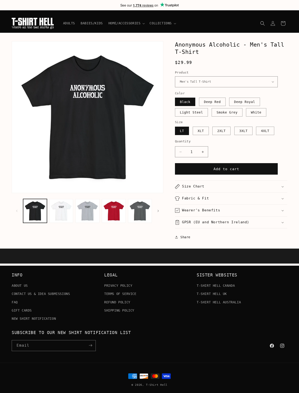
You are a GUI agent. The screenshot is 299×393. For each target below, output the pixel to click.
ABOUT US (20, 285)
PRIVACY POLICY (118, 285)
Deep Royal (244, 102)
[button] (126, 23)
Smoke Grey (227, 112)
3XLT (243, 131)
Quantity (183, 141)
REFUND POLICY (117, 302)
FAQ (15, 302)
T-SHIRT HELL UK (212, 294)
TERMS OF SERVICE (120, 294)
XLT (201, 131)
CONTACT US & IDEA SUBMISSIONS (41, 294)
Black (185, 102)
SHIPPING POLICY (119, 310)
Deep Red (212, 102)
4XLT (265, 131)
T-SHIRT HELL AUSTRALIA (219, 302)
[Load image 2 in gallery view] (61, 211)
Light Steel (191, 112)
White (256, 112)
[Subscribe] (90, 345)
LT (182, 131)
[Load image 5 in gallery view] (140, 211)
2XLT (221, 131)
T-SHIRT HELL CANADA (216, 285)
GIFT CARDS (22, 310)
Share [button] (185, 237)
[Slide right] (158, 211)
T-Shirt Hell (156, 384)
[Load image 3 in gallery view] (87, 211)
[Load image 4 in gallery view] (114, 211)
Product (182, 72)
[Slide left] (17, 211)
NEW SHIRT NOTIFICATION (34, 318)
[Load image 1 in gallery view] (35, 211)
